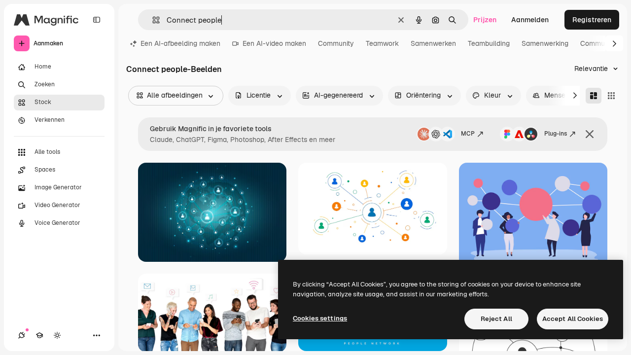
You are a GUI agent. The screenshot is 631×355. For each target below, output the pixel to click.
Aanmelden (530, 19)
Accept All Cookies (572, 319)
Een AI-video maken (274, 43)
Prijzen (484, 19)
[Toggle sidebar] (97, 20)
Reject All (496, 319)
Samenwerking (545, 43)
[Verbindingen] (22, 335)
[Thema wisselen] (57, 335)
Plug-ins (555, 134)
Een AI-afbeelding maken (180, 43)
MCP (468, 134)
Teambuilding (489, 43)
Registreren (591, 19)
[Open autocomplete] (152, 20)
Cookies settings (320, 318)
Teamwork (382, 43)
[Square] (611, 96)
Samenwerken (433, 43)
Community (336, 43)
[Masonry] (593, 96)
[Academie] (39, 335)
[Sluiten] (590, 134)
